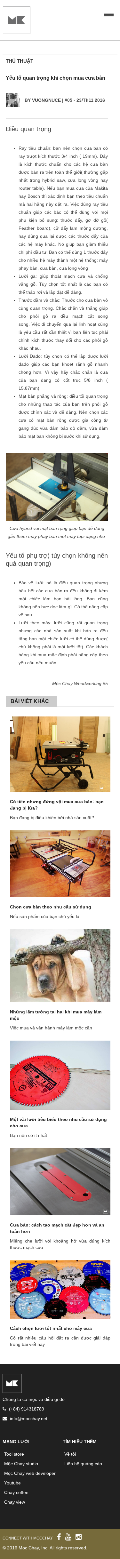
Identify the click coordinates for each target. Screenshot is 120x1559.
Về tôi (70, 1454)
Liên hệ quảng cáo (83, 1463)
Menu (108, 14)
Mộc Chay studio (21, 1463)
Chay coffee (16, 1492)
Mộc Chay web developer (30, 1473)
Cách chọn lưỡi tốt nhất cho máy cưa (51, 1328)
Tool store (14, 1454)
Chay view (14, 1502)
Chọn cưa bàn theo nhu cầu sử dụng (50, 906)
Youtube (12, 1482)
